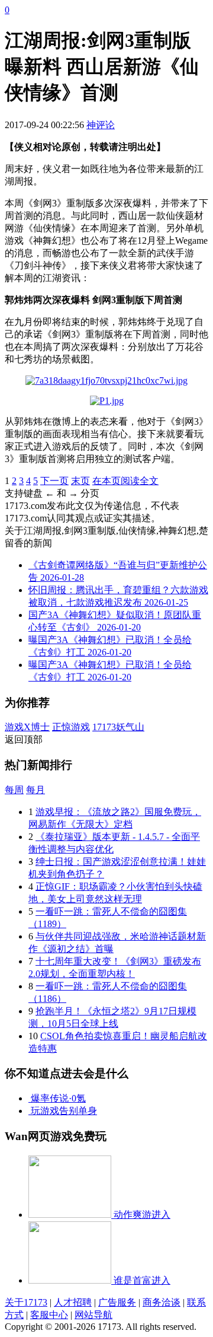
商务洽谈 (161, 1302)
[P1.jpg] (107, 401)
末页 (80, 481)
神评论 (100, 125)
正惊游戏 (71, 727)
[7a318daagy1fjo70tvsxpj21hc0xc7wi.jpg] (106, 380)
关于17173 (26, 1302)
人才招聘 (73, 1302)
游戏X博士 (27, 727)
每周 (14, 790)
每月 (35, 790)
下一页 (54, 481)
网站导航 (93, 1315)
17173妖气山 (118, 727)
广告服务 (117, 1302)
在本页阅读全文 (125, 481)
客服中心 (49, 1315)
